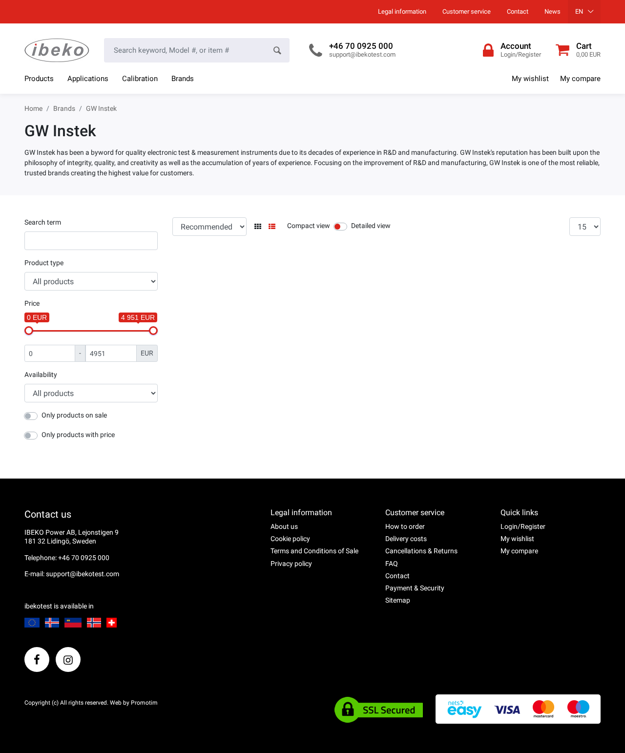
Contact (517, 11)
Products (39, 78)
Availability (40, 374)
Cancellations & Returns (421, 551)
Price (32, 303)
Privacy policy (291, 563)
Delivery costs (406, 539)
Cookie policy (290, 539)
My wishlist (530, 78)
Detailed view (371, 226)
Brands (182, 78)
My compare (580, 78)
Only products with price (78, 435)
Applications (87, 78)
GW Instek (101, 108)
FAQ (391, 563)
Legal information (402, 11)
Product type (43, 263)
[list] (272, 227)
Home (33, 108)
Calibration (140, 78)
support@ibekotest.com (362, 54)
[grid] (257, 227)
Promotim (144, 702)
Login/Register (522, 526)
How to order (405, 526)
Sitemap (397, 600)
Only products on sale (74, 415)
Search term (42, 222)
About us (284, 526)
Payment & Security (414, 588)
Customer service (466, 11)
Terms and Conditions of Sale (314, 551)
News (552, 11)
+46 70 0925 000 (361, 46)
